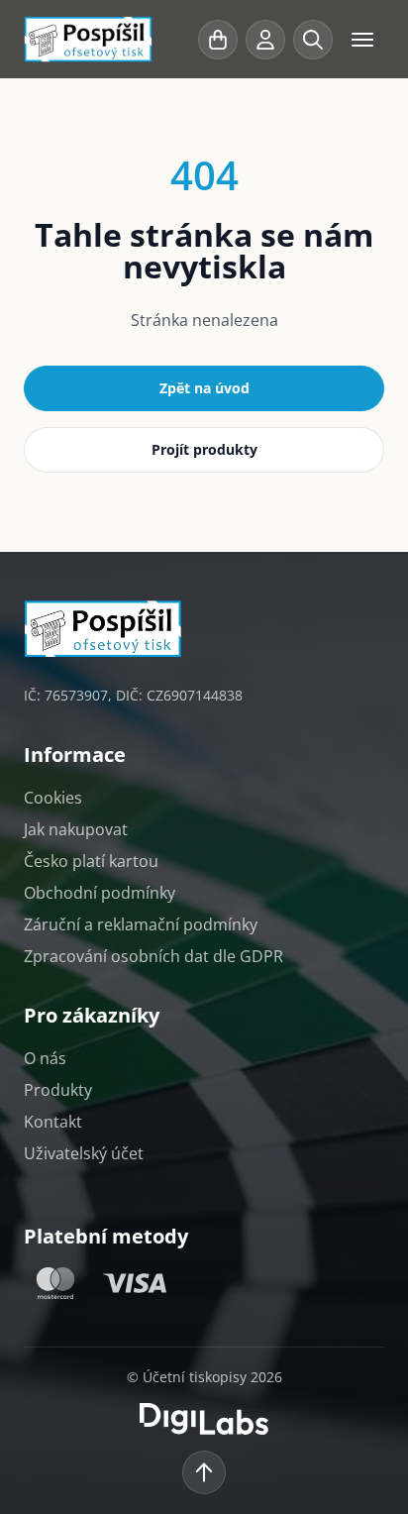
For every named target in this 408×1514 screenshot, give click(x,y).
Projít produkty (204, 449)
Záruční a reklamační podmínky (140, 924)
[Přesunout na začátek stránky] (204, 1472)
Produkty (58, 1090)
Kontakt (53, 1122)
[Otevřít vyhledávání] (313, 39)
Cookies (53, 798)
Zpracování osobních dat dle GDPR (153, 956)
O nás (45, 1058)
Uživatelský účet (84, 1153)
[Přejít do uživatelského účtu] (265, 39)
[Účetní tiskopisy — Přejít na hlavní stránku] (107, 39)
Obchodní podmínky (99, 893)
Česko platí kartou (91, 861)
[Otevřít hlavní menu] (362, 39)
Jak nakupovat (76, 829)
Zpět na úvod (204, 387)
